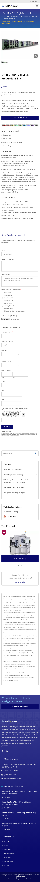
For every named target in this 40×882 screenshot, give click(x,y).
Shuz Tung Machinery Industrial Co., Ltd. (25, 875)
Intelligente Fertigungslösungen (14, 492)
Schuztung (7, 842)
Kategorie (12, 18)
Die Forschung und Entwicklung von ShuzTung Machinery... (18, 814)
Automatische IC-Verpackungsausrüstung (13, 677)
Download (11, 516)
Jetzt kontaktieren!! (20, 706)
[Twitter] (4, 751)
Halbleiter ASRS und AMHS (12, 469)
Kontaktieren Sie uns (12, 680)
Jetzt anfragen (21, 118)
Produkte (7, 849)
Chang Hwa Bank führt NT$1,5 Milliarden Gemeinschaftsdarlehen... (16, 803)
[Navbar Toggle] (37, 6)
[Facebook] (2, 751)
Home (6, 18)
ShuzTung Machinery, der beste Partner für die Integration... (18, 824)
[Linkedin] (7, 751)
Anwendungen (9, 853)
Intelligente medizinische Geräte (14, 487)
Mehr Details (20, 582)
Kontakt (7, 865)
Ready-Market (28, 879)
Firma (6, 846)
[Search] (35, 453)
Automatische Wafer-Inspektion (21, 675)
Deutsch (35, 1)
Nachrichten (8, 861)
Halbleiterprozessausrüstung (13, 475)
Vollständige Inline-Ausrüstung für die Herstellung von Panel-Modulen (18, 22)
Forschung (7, 857)
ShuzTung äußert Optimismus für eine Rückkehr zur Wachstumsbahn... (19, 792)
